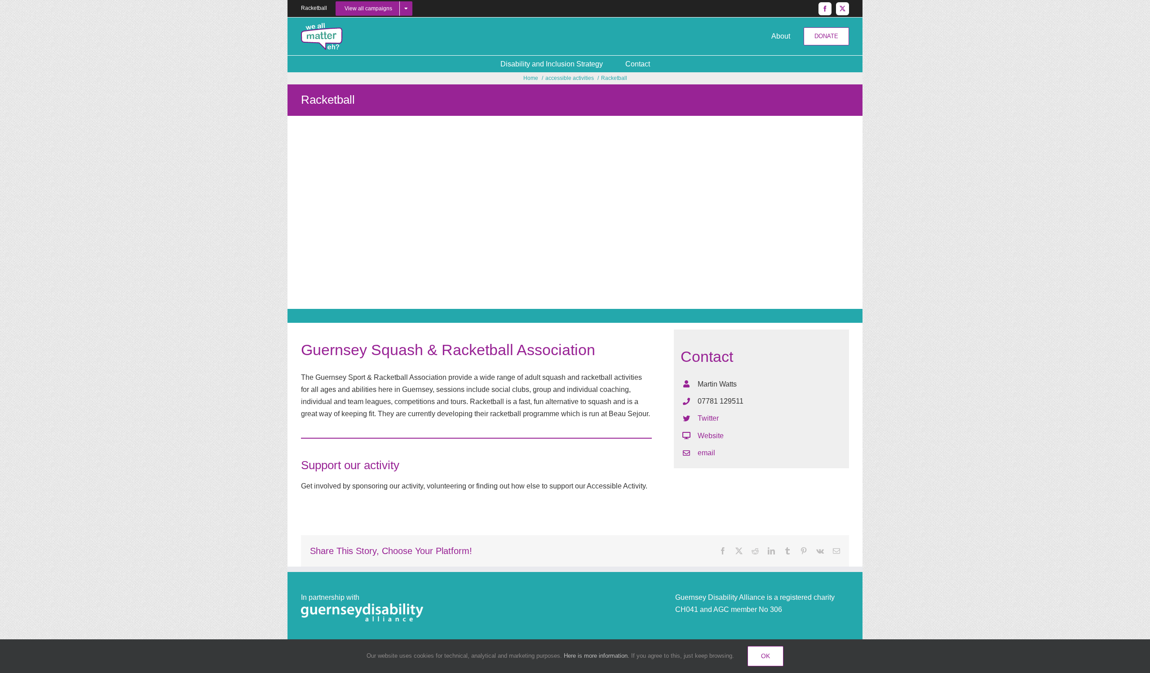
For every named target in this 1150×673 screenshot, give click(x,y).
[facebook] (825, 8)
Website (711, 436)
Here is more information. (596, 655)
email (706, 453)
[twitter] (842, 8)
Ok (765, 656)
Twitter (708, 418)
